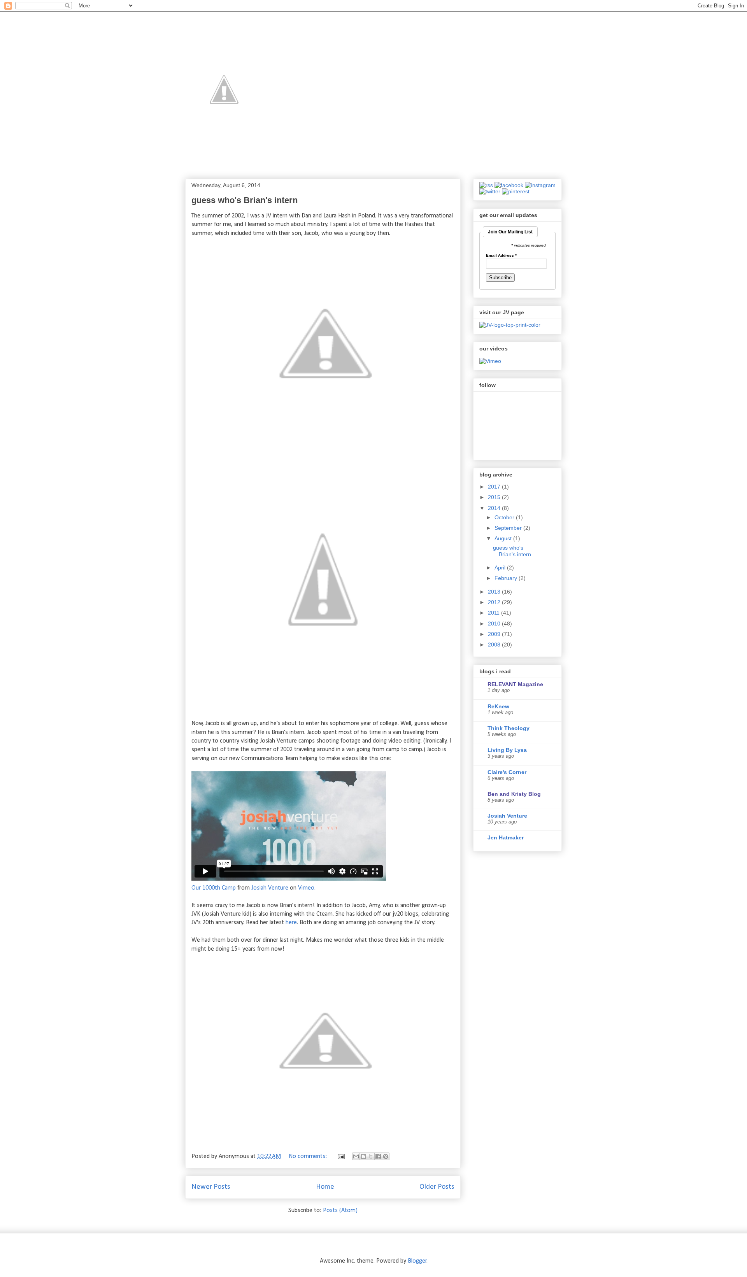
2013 (495, 592)
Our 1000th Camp (213, 888)
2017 (495, 486)
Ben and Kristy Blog (514, 794)
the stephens (527, 29)
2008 (495, 644)
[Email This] (356, 1156)
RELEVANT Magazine (515, 684)
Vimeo (306, 888)
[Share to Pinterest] (385, 1156)
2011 (494, 613)
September (508, 528)
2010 (495, 623)
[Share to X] (371, 1156)
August (503, 538)
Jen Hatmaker (505, 837)
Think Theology (508, 728)
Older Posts (436, 1187)
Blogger (417, 1261)
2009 (495, 634)
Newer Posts (210, 1187)
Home (325, 1187)
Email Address (501, 256)
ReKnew (498, 706)
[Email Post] (340, 1156)
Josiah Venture (269, 888)
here (291, 923)
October (505, 517)
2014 (495, 508)
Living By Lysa (507, 750)
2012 (495, 602)
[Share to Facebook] (378, 1156)
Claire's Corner (506, 772)
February (506, 578)
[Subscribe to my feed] (486, 185)
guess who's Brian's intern (244, 200)
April (500, 567)
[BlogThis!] (363, 1156)
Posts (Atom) (340, 1210)
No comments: (308, 1156)
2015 (495, 497)
